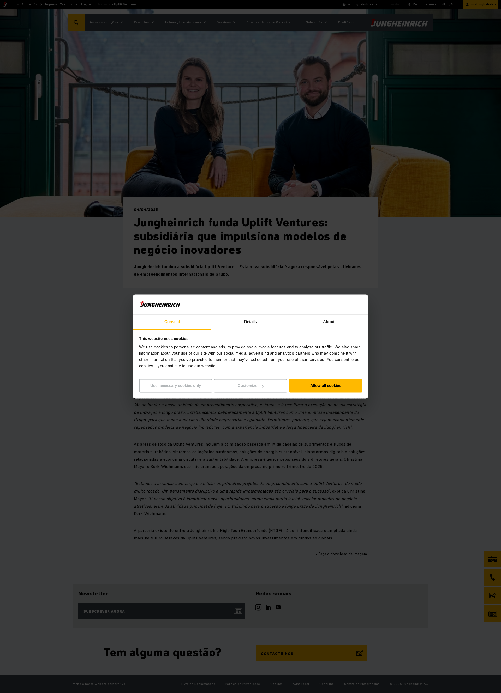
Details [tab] (250, 321)
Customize (247, 386)
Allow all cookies (325, 386)
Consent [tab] (172, 321)
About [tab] (329, 321)
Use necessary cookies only (175, 386)
